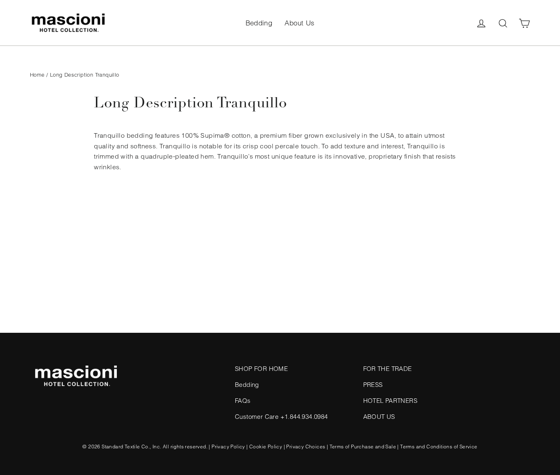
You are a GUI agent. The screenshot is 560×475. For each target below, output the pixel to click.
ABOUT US (379, 416)
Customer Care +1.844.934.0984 (281, 416)
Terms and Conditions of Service (438, 446)
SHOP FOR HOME (261, 369)
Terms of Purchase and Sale (363, 446)
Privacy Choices (305, 446)
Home (37, 74)
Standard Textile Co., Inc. (131, 446)
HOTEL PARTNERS (390, 401)
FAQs (243, 401)
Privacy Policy (228, 446)
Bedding (259, 22)
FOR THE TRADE (387, 369)
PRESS (373, 385)
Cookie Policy (265, 446)
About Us (299, 22)
